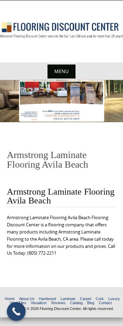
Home (10, 299)
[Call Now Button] (16, 311)
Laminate (68, 299)
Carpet (85, 299)
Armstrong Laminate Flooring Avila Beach (60, 196)
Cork (100, 299)
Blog (90, 303)
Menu (61, 71)
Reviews (58, 303)
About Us (27, 299)
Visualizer (39, 303)
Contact (105, 303)
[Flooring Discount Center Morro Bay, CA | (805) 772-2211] (61, 30)
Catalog (76, 303)
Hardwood (47, 299)
